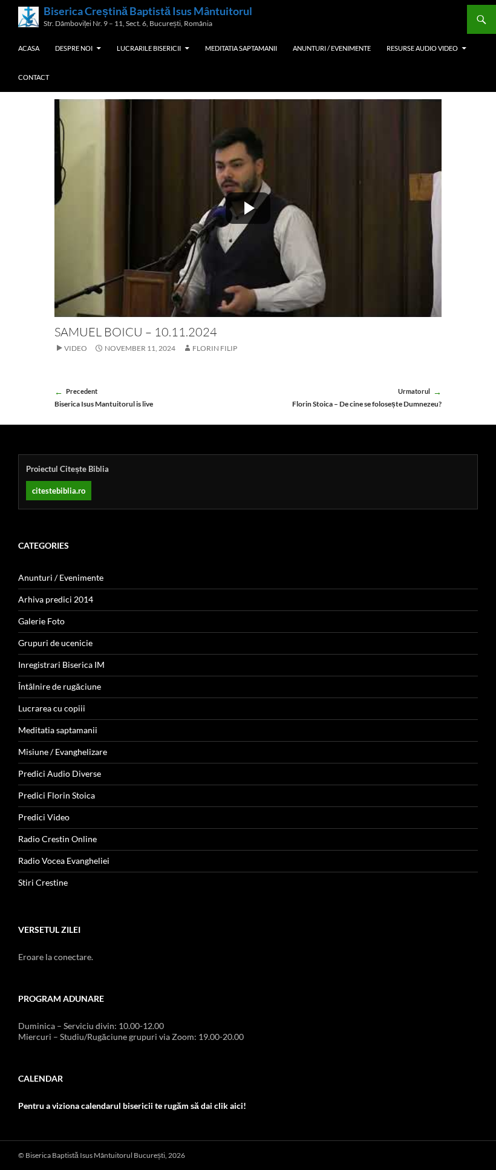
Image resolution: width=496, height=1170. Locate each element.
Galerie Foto (41, 621)
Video (75, 348)
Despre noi (74, 48)
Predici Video (44, 817)
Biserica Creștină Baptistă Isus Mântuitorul (148, 11)
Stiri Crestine (43, 882)
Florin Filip (214, 348)
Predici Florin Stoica (56, 795)
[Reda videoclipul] (248, 208)
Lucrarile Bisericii (149, 48)
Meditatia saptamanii (241, 48)
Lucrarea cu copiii (51, 708)
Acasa (28, 48)
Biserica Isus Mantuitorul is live (103, 397)
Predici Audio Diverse (59, 773)
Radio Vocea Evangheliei (63, 860)
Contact (33, 77)
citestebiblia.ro (58, 490)
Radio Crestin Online (57, 839)
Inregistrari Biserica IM (61, 664)
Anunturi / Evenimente (332, 48)
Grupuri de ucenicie (55, 643)
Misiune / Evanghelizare (62, 752)
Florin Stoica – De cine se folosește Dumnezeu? (367, 397)
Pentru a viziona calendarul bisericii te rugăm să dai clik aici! (132, 1105)
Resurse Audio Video (422, 48)
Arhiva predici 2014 (55, 599)
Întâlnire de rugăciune (59, 686)
